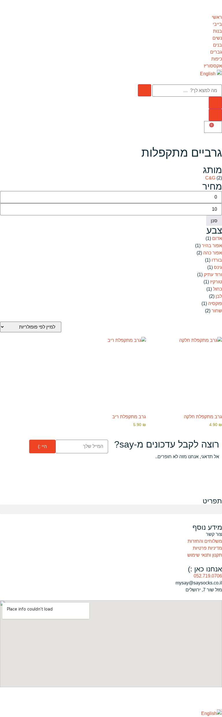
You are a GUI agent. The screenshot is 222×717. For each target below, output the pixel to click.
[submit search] (144, 90)
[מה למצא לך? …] (187, 91)
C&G (210, 177)
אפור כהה (212, 252)
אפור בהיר (212, 245)
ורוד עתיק (213, 274)
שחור (217, 310)
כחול (217, 289)
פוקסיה (215, 303)
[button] (111, 509)
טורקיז (216, 281)
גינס (218, 267)
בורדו (217, 260)
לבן (219, 296)
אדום (217, 238)
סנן (214, 220)
